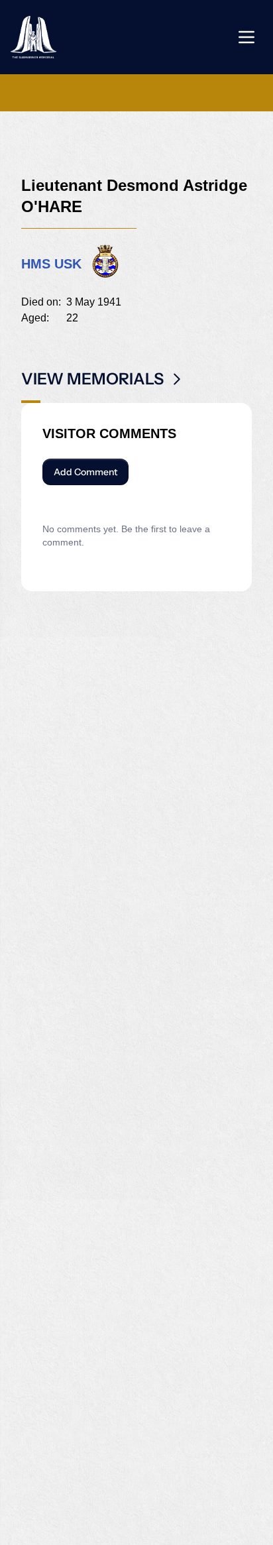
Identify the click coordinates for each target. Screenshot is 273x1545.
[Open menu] (246, 37)
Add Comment (85, 472)
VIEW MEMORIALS (92, 378)
